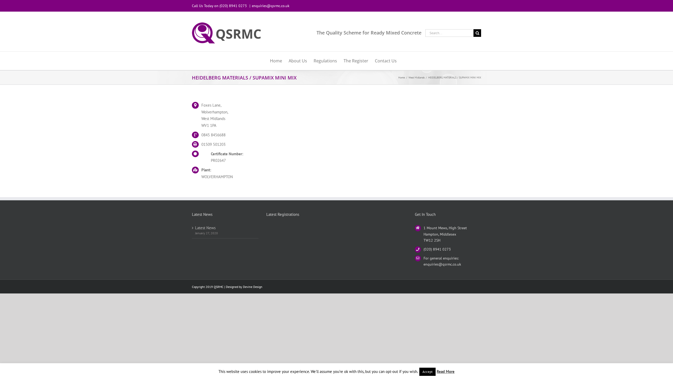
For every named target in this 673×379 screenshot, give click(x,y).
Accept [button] (427, 372)
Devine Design (252, 287)
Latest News (205, 227)
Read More (446, 371)
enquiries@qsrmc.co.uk (270, 5)
